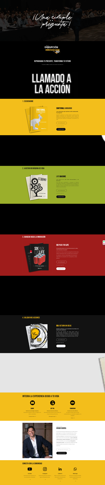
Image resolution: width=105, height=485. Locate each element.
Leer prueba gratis (61, 122)
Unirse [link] (72, 418)
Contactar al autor (61, 453)
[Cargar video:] (52, 20)
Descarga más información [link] (63, 449)
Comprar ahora (61, 129)
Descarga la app (52, 416)
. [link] (59, 481)
